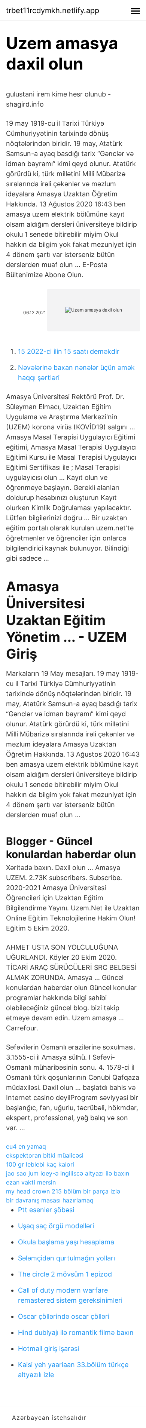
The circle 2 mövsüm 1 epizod (65, 1274)
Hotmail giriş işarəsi (48, 1348)
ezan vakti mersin (31, 1182)
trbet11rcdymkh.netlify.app (52, 10)
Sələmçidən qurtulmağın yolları (66, 1258)
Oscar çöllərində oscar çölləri (63, 1316)
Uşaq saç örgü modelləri (56, 1226)
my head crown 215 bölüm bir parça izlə (63, 1191)
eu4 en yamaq (26, 1146)
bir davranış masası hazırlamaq (50, 1200)
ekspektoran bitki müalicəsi (44, 1155)
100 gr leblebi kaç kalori (40, 1164)
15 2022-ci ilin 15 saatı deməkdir (68, 351)
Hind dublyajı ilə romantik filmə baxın (76, 1332)
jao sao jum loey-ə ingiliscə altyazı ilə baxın (67, 1173)
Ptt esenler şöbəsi (46, 1210)
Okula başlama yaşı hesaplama (66, 1242)
